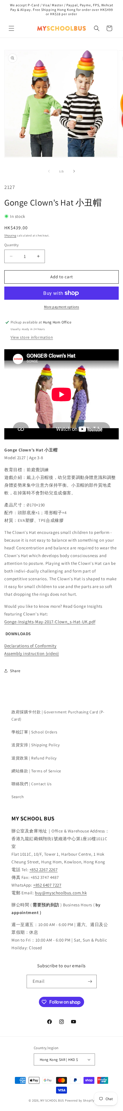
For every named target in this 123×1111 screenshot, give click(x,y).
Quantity (11, 244)
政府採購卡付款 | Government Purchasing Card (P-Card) (57, 715)
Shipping (10, 235)
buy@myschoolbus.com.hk (61, 892)
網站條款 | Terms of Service (36, 770)
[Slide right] (74, 171)
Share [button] (15, 670)
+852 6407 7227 (47, 885)
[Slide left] (49, 171)
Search (17, 796)
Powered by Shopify (79, 1100)
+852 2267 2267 (43, 869)
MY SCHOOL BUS (52, 1100)
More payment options (61, 307)
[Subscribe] (90, 981)
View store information (32, 337)
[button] (11, 28)
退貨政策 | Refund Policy (34, 758)
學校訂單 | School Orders (34, 732)
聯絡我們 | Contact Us (31, 783)
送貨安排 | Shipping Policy (35, 744)
